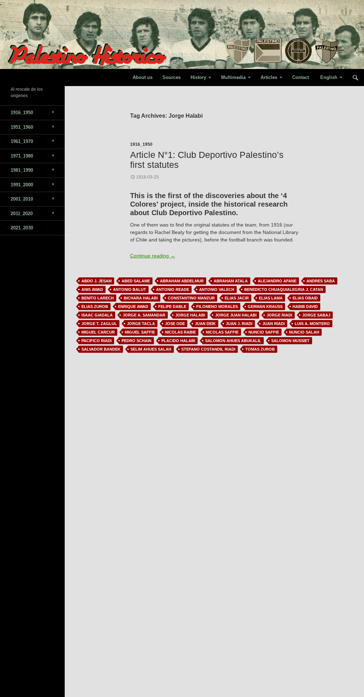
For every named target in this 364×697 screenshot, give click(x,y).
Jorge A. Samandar (144, 315)
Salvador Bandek (101, 349)
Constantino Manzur (191, 298)
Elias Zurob (94, 306)
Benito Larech (97, 298)
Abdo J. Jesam (96, 281)
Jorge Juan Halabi (236, 315)
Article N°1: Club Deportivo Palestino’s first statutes (207, 159)
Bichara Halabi (141, 298)
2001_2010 (22, 199)
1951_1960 (22, 127)
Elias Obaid (305, 298)
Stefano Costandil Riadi (208, 349)
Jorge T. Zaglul (99, 323)
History (198, 77)
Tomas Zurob (260, 349)
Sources (171, 77)
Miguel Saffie (140, 332)
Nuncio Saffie (263, 332)
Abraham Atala (231, 281)
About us (142, 77)
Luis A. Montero (312, 323)
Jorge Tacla (141, 323)
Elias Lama (271, 298)
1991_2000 (22, 184)
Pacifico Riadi (96, 341)
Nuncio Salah (304, 332)
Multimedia (233, 77)
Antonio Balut (129, 289)
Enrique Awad (133, 306)
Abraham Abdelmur (182, 281)
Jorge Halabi (190, 315)
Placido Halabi (178, 341)
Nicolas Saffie (222, 332)
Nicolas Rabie (180, 332)
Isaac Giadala (97, 315)
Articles (269, 77)
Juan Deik (205, 323)
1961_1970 (22, 141)
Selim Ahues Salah (150, 349)
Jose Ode (175, 323)
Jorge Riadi (279, 315)
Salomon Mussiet (290, 341)
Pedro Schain (136, 341)
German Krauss (265, 306)
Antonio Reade (172, 289)
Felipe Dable (172, 306)
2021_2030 (22, 227)
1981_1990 (22, 170)
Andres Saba (320, 281)
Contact (300, 77)
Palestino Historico (42, 77)
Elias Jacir (237, 298)
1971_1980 (22, 156)
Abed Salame (136, 281)
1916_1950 (141, 144)
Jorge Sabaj (316, 315)
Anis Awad (92, 289)
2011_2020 (22, 213)
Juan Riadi (273, 323)
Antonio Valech (216, 289)
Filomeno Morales (217, 306)
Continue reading (152, 256)
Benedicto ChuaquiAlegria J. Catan (283, 289)
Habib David (305, 306)
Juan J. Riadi (239, 323)
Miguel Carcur (98, 332)
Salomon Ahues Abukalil (233, 341)
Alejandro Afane (277, 281)
